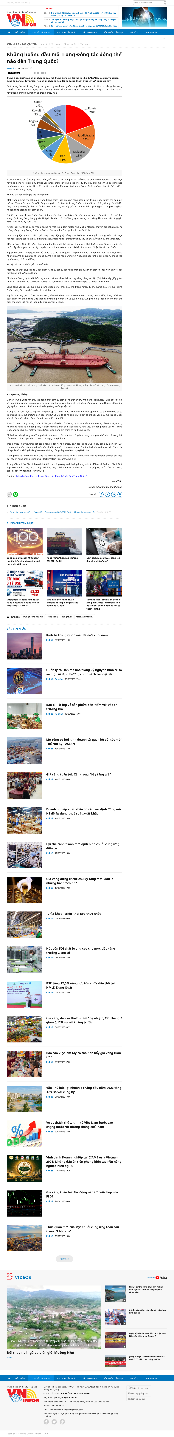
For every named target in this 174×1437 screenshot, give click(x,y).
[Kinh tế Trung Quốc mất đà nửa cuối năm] (24, 646)
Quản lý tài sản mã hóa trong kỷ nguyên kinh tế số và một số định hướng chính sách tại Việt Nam (84, 672)
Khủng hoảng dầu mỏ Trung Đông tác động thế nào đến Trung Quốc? (51, 476)
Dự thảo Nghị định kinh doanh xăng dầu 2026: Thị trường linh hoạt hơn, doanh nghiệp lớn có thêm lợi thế (103, 604)
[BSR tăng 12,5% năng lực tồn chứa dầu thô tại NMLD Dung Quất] (24, 994)
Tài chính (56, 44)
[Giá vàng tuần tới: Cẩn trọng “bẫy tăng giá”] (24, 785)
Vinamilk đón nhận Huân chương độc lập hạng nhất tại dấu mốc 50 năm (63, 602)
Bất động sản (90, 32)
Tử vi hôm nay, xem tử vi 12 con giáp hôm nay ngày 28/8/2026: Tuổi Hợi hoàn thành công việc (53, 512)
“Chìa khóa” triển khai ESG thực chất (73, 913)
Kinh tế (44, 44)
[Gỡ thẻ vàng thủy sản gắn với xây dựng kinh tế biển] (115, 1317)
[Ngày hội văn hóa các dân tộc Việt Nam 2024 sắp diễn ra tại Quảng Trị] (115, 1340)
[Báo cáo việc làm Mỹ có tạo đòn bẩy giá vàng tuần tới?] (24, 1064)
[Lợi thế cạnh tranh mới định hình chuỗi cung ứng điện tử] (24, 855)
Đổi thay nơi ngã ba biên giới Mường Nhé (40, 1352)
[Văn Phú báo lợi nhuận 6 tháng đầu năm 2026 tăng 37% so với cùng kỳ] (24, 1099)
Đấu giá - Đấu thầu (66, 32)
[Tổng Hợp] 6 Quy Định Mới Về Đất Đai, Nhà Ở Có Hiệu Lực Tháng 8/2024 (147, 1358)
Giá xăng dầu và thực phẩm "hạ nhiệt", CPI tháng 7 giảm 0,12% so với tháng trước (84, 1020)
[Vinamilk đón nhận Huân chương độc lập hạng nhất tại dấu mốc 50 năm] (64, 583)
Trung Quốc (66, 616)
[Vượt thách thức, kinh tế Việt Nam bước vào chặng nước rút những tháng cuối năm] (24, 1133)
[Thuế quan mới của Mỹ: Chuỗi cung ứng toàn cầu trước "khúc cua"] (24, 1238)
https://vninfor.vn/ (84, 616)
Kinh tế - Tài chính (41, 32)
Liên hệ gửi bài (138, 1399)
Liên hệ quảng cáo (139, 1393)
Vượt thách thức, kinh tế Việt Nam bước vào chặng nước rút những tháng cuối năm (79, 1124)
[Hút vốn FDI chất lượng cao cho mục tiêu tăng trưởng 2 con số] (24, 959)
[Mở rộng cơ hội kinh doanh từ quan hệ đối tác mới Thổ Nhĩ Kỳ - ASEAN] (24, 750)
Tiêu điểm (20, 32)
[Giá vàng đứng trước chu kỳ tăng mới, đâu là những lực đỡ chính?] (24, 890)
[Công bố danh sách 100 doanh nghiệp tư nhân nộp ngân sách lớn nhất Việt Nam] (25, 541)
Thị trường (85, 44)
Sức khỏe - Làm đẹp (113, 32)
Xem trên (151, 1277)
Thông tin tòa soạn (139, 1388)
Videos (23, 1277)
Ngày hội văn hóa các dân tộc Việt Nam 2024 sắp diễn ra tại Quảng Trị (147, 1334)
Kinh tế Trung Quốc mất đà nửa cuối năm (77, 635)
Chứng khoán (70, 44)
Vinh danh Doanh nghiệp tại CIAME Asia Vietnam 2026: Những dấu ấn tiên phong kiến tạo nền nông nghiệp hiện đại (83, 1161)
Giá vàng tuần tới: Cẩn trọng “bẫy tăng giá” (78, 774)
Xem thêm (64, 1258)
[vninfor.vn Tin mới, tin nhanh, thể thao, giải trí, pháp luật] (21, 20)
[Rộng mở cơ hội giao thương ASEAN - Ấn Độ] (64, 541)
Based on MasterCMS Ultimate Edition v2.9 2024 (29, 1433)
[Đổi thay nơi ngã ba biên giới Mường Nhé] (54, 1317)
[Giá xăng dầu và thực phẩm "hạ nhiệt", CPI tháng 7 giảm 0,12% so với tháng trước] (24, 1029)
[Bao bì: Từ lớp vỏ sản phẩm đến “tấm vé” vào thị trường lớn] (24, 716)
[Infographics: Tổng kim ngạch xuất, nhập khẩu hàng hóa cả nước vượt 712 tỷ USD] (25, 583)
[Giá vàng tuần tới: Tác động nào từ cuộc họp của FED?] (24, 1203)
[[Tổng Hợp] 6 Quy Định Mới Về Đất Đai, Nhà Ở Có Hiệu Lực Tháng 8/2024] (115, 1363)
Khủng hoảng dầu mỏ (33, 616)
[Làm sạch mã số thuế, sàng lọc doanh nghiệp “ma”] (104, 541)
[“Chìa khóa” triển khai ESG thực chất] (24, 924)
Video (9, 1357)
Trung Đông (52, 616)
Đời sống (134, 32)
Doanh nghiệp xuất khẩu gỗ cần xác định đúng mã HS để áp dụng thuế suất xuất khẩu (83, 811)
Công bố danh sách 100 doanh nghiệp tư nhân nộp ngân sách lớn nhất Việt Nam (24, 560)
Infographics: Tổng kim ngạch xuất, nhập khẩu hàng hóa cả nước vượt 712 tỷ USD (23, 602)
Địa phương (152, 32)
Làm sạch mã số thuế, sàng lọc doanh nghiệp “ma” (103, 559)
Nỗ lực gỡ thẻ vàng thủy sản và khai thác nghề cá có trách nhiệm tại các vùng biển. (146, 1289)
